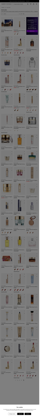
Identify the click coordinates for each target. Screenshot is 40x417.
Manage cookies (12, 413)
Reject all (20, 413)
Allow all (27, 413)
